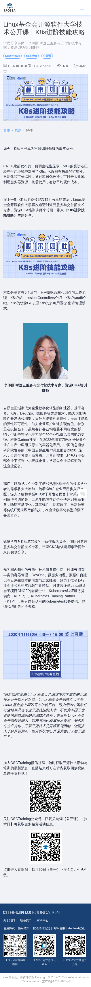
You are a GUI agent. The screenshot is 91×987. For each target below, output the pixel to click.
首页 (7, 130)
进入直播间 (19, 869)
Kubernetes (12, 55)
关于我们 (9, 920)
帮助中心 (42, 920)
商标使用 (59, 928)
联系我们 (26, 920)
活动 (18, 130)
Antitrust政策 (76, 928)
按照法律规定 (41, 928)
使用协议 (9, 928)
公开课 (47, 55)
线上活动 (31, 55)
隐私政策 (24, 928)
